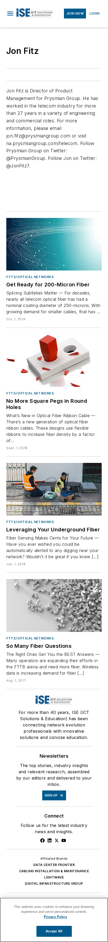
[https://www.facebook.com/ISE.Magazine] (42, 840)
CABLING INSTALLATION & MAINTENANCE (54, 871)
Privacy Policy (55, 917)
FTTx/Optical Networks (30, 277)
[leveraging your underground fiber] (54, 489)
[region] (54, 920)
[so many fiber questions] (54, 605)
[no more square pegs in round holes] (54, 360)
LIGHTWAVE (54, 877)
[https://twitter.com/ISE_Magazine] (56, 840)
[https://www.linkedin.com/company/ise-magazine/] (49, 840)
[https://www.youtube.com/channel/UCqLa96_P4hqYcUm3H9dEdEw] (63, 840)
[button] (10, 13)
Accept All (54, 931)
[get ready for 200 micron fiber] (54, 244)
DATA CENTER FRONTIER (54, 865)
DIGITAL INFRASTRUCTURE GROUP (54, 884)
